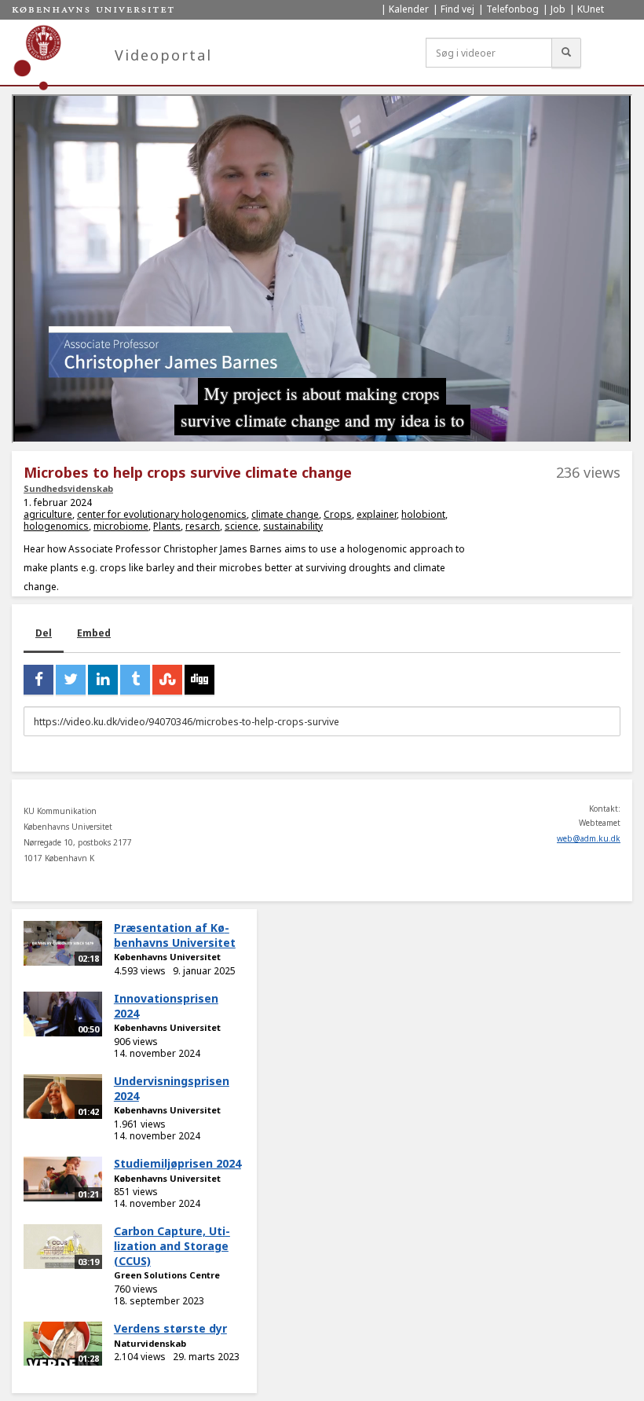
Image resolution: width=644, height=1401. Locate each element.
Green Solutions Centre (167, 1275)
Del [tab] (43, 633)
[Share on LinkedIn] (103, 680)
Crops (338, 514)
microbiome (120, 526)
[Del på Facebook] (38, 680)
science (241, 526)
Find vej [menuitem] (457, 9)
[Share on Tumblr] (135, 680)
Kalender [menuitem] (409, 9)
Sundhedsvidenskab (68, 488)
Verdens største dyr (170, 1328)
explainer (377, 514)
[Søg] (566, 53)
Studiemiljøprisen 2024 (177, 1163)
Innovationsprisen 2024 (166, 1006)
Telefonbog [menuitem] (512, 9)
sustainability (293, 526)
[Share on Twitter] (71, 680)
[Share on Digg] (199, 680)
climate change (285, 514)
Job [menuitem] (558, 9)
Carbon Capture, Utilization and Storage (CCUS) (172, 1245)
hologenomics (56, 526)
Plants (167, 526)
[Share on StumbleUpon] (167, 680)
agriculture (48, 514)
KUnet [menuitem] (590, 9)
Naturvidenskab (150, 1343)
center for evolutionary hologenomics (162, 514)
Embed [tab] (94, 633)
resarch (202, 526)
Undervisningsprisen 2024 (171, 1088)
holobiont (423, 514)
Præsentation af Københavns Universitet (175, 935)
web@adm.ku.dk (588, 838)
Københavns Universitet (167, 957)
